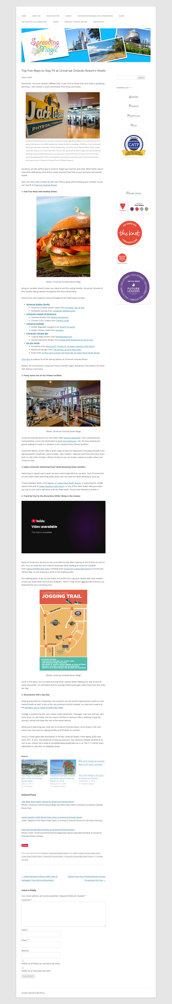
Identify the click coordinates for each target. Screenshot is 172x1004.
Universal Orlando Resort (75, 22)
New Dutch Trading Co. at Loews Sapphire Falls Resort (70, 346)
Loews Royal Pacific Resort (69, 483)
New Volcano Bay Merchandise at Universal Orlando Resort (48, 829)
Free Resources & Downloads (34, 22)
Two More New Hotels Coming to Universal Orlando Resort (48, 801)
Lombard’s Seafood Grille (64, 311)
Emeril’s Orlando (67, 327)
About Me (36, 16)
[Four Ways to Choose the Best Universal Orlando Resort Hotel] (34, 767)
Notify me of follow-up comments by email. (41, 963)
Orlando (44, 853)
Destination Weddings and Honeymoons (95, 16)
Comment (27, 900)
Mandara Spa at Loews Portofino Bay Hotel (44, 707)
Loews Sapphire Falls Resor (51, 486)
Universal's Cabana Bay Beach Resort (79, 856)
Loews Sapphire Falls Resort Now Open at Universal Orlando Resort (52, 817)
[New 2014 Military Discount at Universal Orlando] (92, 767)
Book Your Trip (52, 16)
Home (24, 16)
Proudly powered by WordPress (33, 992)
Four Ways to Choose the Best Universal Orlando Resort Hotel (33, 778)
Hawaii (56, 22)
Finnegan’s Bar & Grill (74, 307)
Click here (26, 359)
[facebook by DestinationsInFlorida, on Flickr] (134, 106)
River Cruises (98, 22)
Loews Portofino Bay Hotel (37, 568)
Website (25, 950)
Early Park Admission (67, 441)
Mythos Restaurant (59, 317)
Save (26, 845)
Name (25, 930)
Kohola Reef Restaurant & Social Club (76, 340)
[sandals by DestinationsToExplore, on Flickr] (133, 96)
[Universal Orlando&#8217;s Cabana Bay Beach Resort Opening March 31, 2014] (63, 767)
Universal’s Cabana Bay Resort (77, 568)
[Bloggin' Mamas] (133, 193)
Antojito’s (59, 330)
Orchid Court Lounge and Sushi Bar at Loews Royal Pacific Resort (71, 353)
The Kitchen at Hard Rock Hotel (67, 349)
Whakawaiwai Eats (64, 336)
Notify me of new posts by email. (36, 971)
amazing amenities (71, 438)
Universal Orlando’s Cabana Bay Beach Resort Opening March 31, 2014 (62, 778)
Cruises (68, 16)
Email (25, 940)
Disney (121, 16)
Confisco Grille (62, 320)
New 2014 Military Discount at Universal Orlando (91, 777)
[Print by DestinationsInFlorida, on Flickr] (134, 125)
